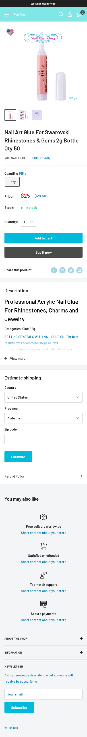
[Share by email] (79, 270)
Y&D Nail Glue (15, 158)
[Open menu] (6, 14)
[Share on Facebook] (54, 270)
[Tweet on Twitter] (71, 270)
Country (10, 387)
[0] (79, 14)
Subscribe (19, 707)
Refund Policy (14, 476)
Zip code (10, 429)
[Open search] (61, 14)
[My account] (70, 14)
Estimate (18, 456)
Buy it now (43, 252)
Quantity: (11, 222)
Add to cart (43, 238)
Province (11, 408)
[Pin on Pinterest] (62, 270)
